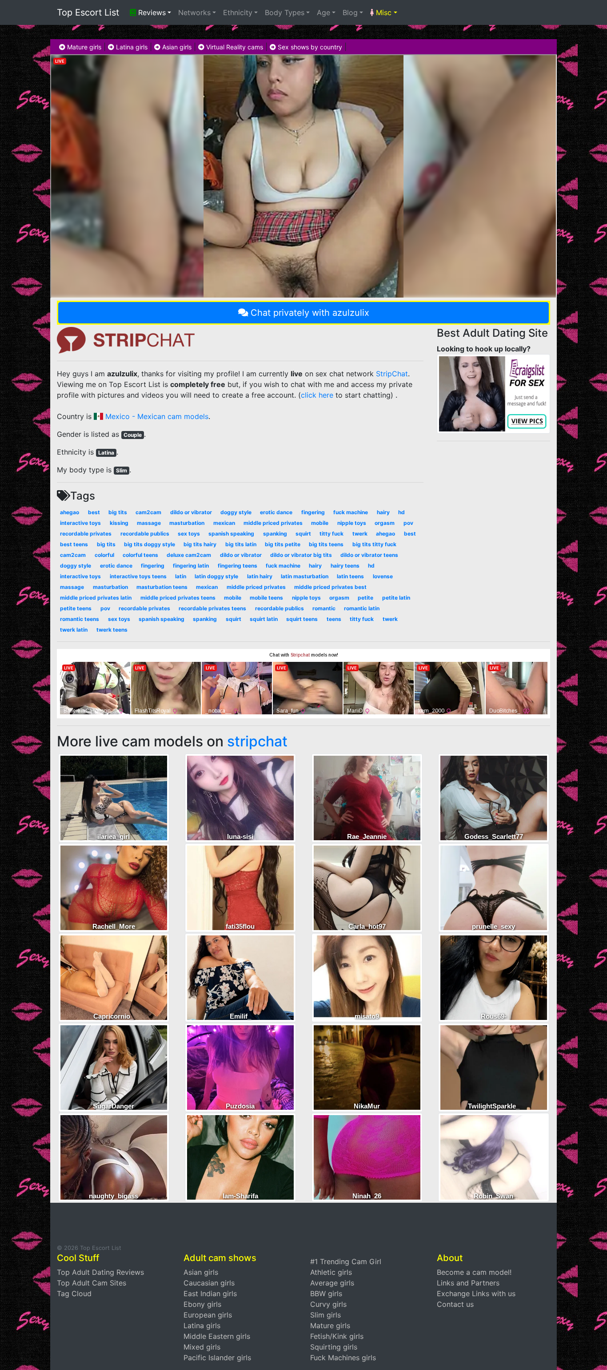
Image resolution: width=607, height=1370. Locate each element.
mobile (319, 523)
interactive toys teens (138, 576)
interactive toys (80, 523)
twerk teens (112, 629)
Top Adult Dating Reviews (100, 1272)
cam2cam (148, 512)
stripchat (257, 741)
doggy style (236, 512)
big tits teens (326, 544)
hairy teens (345, 565)
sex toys (189, 533)
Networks (194, 12)
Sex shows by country (309, 47)
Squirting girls (333, 1346)
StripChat (392, 373)
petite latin (396, 597)
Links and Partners (468, 1282)
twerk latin (74, 629)
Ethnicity (237, 12)
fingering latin (191, 565)
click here (317, 395)
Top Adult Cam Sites (91, 1282)
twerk (359, 533)
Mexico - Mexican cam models (155, 416)
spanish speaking (231, 533)
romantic (323, 608)
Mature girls (83, 47)
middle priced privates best (330, 587)
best (94, 512)
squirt (303, 533)
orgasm (385, 523)
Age (323, 12)
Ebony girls (202, 1304)
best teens (74, 544)
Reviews (151, 12)
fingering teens (237, 565)
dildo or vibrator (191, 512)
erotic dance (276, 512)
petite (365, 597)
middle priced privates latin (96, 597)
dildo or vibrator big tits (301, 555)
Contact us (455, 1304)
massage (149, 523)
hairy (383, 512)
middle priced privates (273, 523)
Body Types (284, 12)
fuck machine (350, 512)
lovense (383, 576)
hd (401, 512)
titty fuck (331, 533)
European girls (208, 1314)
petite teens (76, 608)
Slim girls (325, 1314)
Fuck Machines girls (343, 1357)
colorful (104, 555)
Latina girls (131, 47)
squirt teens (302, 619)
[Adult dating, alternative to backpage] (493, 393)
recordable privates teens (212, 608)
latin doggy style (216, 576)
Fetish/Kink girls (336, 1336)
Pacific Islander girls (217, 1357)
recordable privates (86, 533)
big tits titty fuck (374, 544)
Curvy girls (328, 1304)
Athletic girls (331, 1272)
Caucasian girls (209, 1282)
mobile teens (266, 597)
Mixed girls (202, 1346)
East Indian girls (210, 1293)
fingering (313, 512)
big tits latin (240, 544)
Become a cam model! (474, 1272)
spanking (275, 533)
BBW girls (326, 1293)
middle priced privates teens (178, 597)
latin (180, 576)
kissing (119, 523)
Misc (382, 12)
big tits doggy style (149, 544)
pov (408, 523)
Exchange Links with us (476, 1293)
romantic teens (79, 619)
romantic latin (361, 608)
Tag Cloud (74, 1293)
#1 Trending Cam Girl (345, 1261)
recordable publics (144, 533)
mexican (224, 523)
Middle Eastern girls (217, 1336)
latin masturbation (304, 576)
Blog (350, 12)
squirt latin (264, 619)
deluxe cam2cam (189, 555)
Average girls (332, 1282)
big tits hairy (200, 544)
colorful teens (140, 555)
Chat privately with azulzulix (310, 312)
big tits (117, 512)
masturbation (186, 523)
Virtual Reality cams (233, 47)
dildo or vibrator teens (369, 555)
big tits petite (282, 544)
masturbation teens (162, 587)
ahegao (69, 512)
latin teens (350, 576)
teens (334, 619)
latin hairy (259, 576)
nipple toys (351, 523)
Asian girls (176, 47)
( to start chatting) (345, 395)
